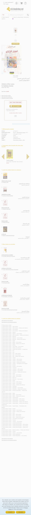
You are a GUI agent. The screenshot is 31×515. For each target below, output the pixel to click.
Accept (10, 512)
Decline (21, 512)
